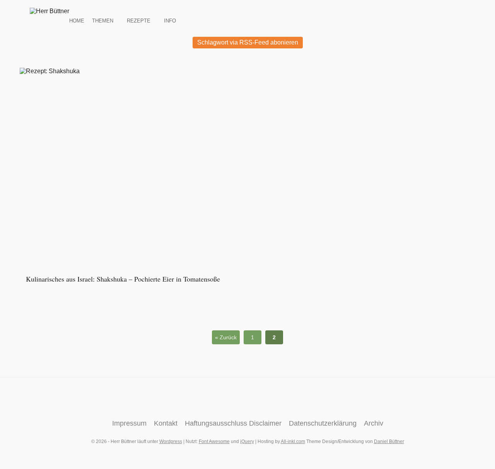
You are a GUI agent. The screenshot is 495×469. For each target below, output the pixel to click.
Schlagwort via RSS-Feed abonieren (247, 42)
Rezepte (138, 20)
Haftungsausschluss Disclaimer (233, 423)
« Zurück (226, 337)
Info (170, 20)
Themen (102, 20)
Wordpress (170, 441)
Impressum (129, 423)
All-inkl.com (293, 441)
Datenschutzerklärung (323, 423)
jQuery (247, 441)
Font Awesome (214, 441)
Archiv (373, 423)
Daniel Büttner (389, 441)
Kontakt (166, 423)
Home (76, 20)
